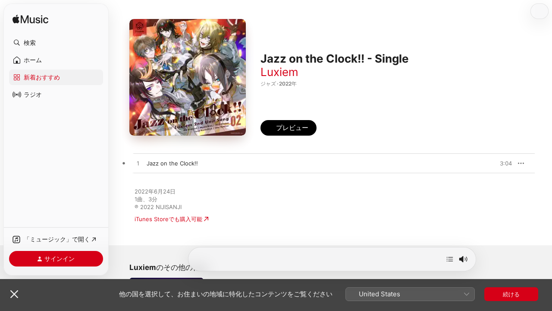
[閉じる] (14, 294)
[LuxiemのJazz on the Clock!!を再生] (138, 164)
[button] (56, 42)
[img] (30, 20)
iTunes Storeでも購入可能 (168, 219)
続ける (511, 294)
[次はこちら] (450, 259)
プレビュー (501, 163)
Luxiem (279, 72)
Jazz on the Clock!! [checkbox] (172, 163)
